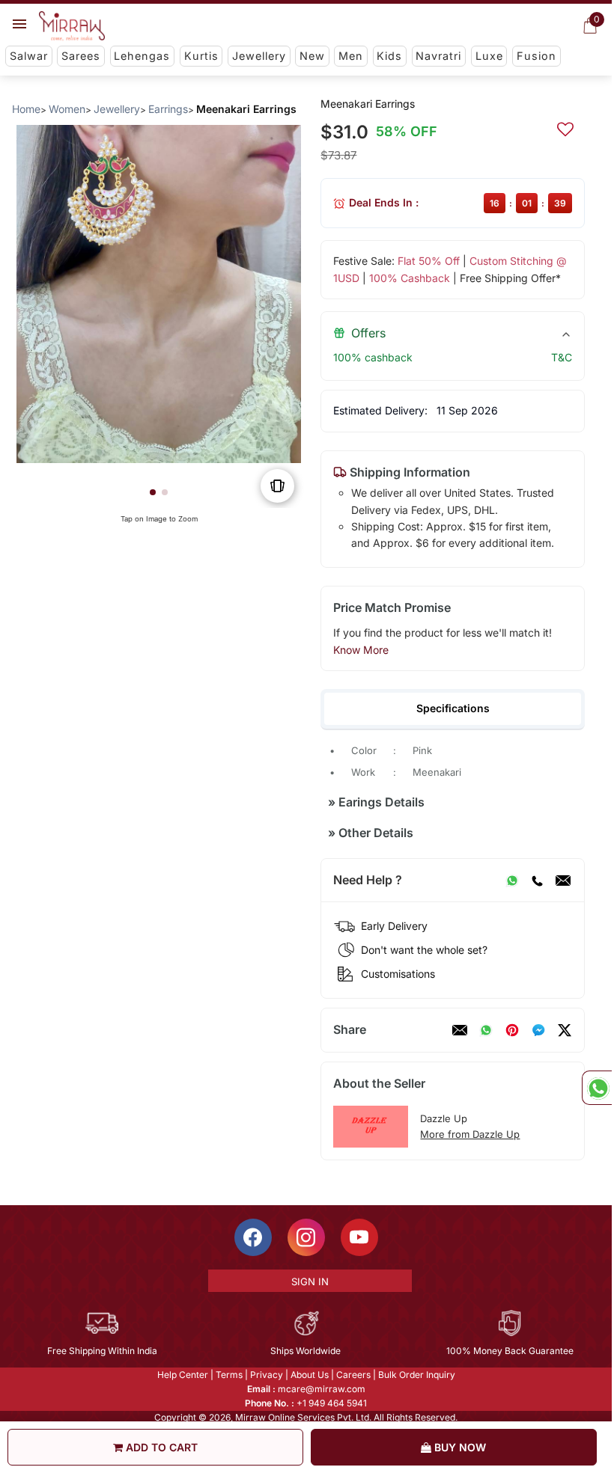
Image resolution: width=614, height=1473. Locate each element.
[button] (153, 492)
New (312, 55)
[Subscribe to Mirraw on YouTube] (359, 1237)
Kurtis (201, 55)
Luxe (489, 55)
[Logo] (72, 26)
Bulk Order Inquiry (416, 1374)
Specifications (453, 708)
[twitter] (564, 1030)
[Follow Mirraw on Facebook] (253, 1237)
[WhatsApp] (512, 880)
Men (350, 55)
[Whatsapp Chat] (597, 1088)
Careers (353, 1374)
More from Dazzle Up (470, 1134)
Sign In (310, 1281)
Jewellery (259, 55)
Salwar (29, 55)
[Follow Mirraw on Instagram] (306, 1237)
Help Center (182, 1374)
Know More (361, 649)
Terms (229, 1374)
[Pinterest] (512, 1030)
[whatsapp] (485, 1030)
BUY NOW (458, 1447)
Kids (389, 55)
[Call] (537, 880)
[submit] (565, 127)
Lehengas (142, 55)
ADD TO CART (160, 1447)
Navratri (438, 55)
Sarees (80, 55)
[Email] (563, 880)
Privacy (266, 1374)
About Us (310, 1374)
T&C (561, 357)
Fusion (536, 55)
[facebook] (538, 1030)
